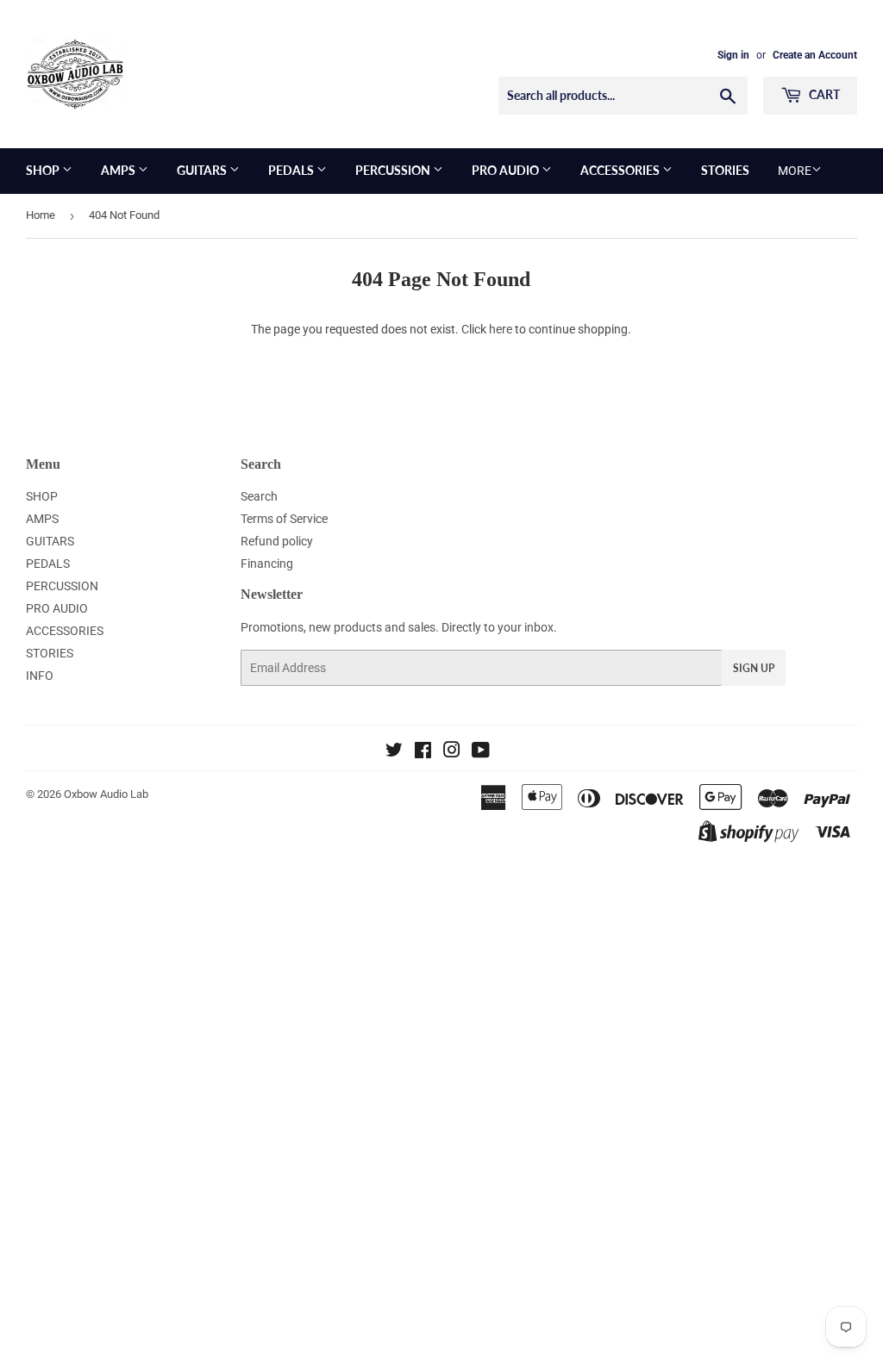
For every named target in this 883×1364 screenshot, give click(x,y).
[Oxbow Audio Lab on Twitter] (394, 752)
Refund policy (277, 541)
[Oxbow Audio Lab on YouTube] (481, 752)
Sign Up (753, 668)
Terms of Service (284, 519)
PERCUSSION (394, 170)
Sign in (733, 55)
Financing (267, 563)
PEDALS (292, 170)
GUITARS (203, 170)
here (500, 329)
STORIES (725, 170)
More (794, 171)
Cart (823, 94)
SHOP (44, 170)
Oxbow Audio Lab (106, 794)
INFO (39, 675)
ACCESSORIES (621, 170)
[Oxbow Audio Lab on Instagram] (451, 752)
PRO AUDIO (507, 170)
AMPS (119, 170)
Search (259, 496)
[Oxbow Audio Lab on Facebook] (423, 752)
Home (40, 215)
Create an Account (815, 55)
